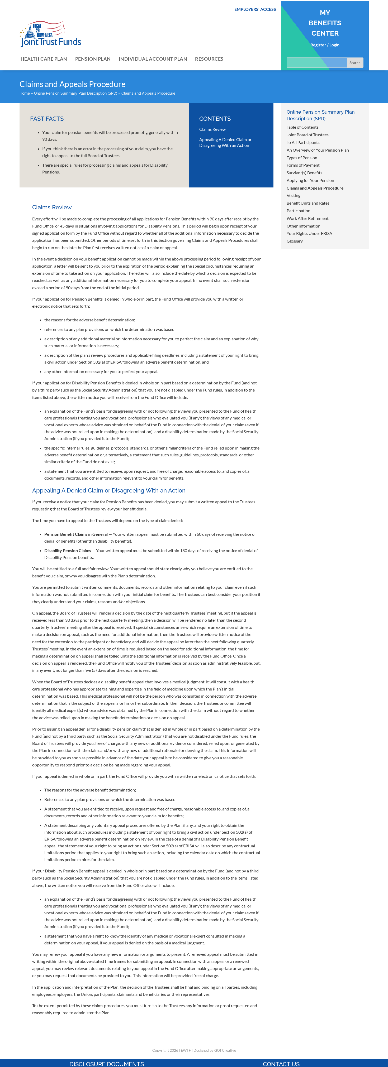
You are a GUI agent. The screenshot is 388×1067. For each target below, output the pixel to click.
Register (318, 44)
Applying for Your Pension (310, 180)
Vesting (293, 195)
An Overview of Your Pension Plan (318, 149)
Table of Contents (303, 126)
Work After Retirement (308, 218)
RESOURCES (209, 59)
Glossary (295, 240)
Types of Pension (302, 157)
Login (334, 44)
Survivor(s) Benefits (304, 172)
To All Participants (303, 142)
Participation (298, 210)
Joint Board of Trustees (308, 134)
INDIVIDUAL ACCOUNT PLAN (153, 59)
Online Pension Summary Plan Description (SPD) (75, 93)
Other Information (303, 225)
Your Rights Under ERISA (309, 233)
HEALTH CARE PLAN (44, 59)
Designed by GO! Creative (214, 1050)
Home (25, 93)
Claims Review (212, 129)
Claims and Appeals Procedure (315, 187)
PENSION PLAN (93, 59)
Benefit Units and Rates (308, 202)
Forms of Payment (303, 164)
